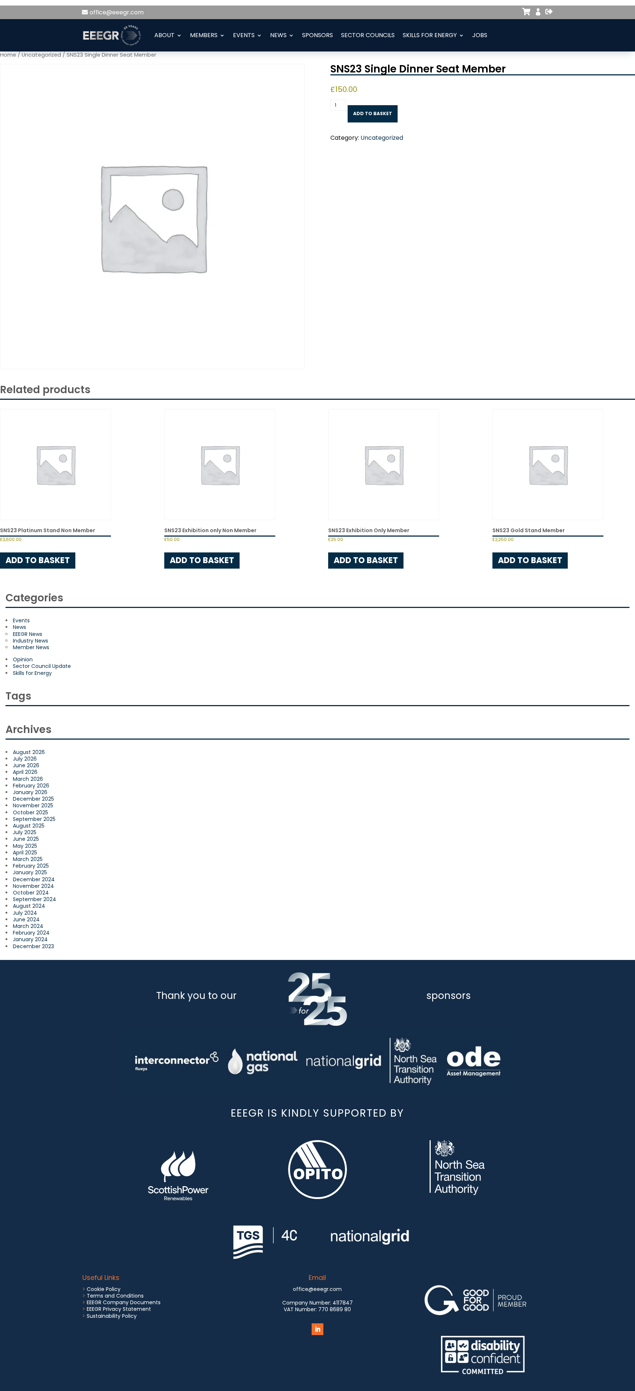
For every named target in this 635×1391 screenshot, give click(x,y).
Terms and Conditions (115, 1295)
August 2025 (28, 825)
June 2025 (26, 839)
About (164, 35)
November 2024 (33, 886)
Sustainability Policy (112, 1316)
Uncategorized (41, 54)
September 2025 (34, 819)
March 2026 (28, 779)
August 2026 (29, 752)
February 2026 (31, 785)
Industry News (30, 640)
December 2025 (33, 799)
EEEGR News (27, 634)
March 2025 (28, 859)
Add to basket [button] (38, 560)
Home (8, 54)
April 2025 (25, 852)
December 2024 (34, 879)
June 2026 (26, 765)
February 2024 (31, 932)
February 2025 (31, 865)
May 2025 (25, 846)
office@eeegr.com (117, 12)
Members (204, 35)
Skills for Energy (430, 35)
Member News (31, 647)
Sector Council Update (42, 666)
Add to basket (372, 113)
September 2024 (34, 899)
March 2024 (28, 926)
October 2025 (30, 812)
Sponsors (317, 35)
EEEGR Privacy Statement (119, 1309)
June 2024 (26, 919)
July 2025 (24, 832)
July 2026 (25, 758)
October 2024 (31, 892)
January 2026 (30, 792)
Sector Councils (368, 35)
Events (244, 35)
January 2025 (30, 872)
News (278, 35)
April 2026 (25, 772)
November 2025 (33, 805)
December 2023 (33, 946)
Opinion (23, 659)
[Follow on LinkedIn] (317, 1329)
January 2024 (30, 939)
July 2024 (25, 913)
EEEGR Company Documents (124, 1302)
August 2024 (29, 906)
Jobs (479, 35)
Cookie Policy (104, 1289)
